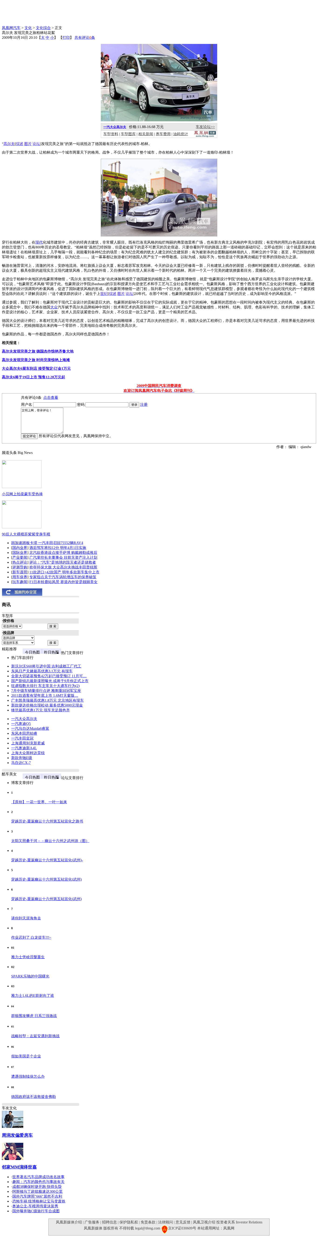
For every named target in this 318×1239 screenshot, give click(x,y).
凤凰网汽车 (11, 28)
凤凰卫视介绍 (204, 1222)
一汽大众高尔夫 (24, 719)
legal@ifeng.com (147, 1228)
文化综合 (43, 28)
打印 (66, 38)
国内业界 (19, 548)
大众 (54, 307)
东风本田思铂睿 (24, 733)
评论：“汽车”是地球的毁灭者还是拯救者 (62, 562)
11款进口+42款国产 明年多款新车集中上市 (64, 572)
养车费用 (163, 134)
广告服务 (92, 1222)
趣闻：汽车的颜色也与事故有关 (38, 1182)
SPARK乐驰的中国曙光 (30, 976)
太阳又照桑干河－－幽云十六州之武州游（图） (50, 841)
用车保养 (19, 577)
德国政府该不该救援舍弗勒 (33, 1097)
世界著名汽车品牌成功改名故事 (38, 1177)
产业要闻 (19, 557)
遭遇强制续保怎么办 (28, 1076)
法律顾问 (165, 1222)
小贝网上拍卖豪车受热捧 (22, 494)
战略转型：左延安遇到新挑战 (35, 1036)
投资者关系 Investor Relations (239, 1222)
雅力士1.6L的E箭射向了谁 (32, 996)
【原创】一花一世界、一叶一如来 (39, 802)
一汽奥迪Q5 (21, 724)
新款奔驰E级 (21, 758)
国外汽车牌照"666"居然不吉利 (37, 1196)
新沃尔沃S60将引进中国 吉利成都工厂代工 (46, 666)
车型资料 (110, 134)
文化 (28, 28)
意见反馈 (183, 1222)
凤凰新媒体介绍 (69, 1222)
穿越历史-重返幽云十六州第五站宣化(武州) (46, 879)
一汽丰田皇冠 (22, 738)
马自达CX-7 (21, 763)
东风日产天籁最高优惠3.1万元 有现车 (42, 671)
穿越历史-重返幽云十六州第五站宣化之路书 (47, 821)
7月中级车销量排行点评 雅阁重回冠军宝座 (46, 691)
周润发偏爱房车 (17, 1135)
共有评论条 (84, 38)
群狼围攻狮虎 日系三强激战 (34, 1016)
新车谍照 (19, 572)
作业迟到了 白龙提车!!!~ (31, 937)
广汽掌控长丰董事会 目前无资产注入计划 (63, 557)
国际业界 (19, 553)
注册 (144, 404)
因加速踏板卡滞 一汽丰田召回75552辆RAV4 (47, 543)
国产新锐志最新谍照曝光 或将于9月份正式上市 (49, 681)
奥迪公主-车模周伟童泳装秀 (35, 1206)
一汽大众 (109, 127)
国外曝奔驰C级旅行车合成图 (36, 1211)
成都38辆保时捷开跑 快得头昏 (37, 1187)
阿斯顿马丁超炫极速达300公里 (37, 1191)
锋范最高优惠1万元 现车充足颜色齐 (40, 710)
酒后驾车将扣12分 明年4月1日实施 (57, 548)
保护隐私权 (128, 1222)
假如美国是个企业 (26, 1056)
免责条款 (148, 1222)
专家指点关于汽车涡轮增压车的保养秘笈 (62, 577)
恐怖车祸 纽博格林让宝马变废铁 (38, 1201)
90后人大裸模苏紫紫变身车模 (26, 534)
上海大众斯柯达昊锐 (28, 753)
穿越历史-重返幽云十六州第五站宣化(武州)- (47, 860)
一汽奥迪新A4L (24, 748)
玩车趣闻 (19, 582)
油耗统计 (180, 134)
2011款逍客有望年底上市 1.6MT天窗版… (44, 695)
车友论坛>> (205, 127)
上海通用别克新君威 (28, 743)
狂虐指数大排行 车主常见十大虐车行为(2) (45, 686)
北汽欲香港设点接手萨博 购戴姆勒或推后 (63, 553)
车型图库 (128, 134)
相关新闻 (145, 134)
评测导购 (19, 567)
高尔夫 (121, 127)
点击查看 (50, 398)
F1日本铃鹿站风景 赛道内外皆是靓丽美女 (63, 582)
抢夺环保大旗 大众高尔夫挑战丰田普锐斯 (63, 567)
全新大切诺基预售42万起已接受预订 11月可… (49, 676)
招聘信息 (109, 1222)
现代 (39, 242)
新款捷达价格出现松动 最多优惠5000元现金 (47, 705)
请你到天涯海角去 (26, 918)
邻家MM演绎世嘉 (19, 1167)
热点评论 (19, 562)
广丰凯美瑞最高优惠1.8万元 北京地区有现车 (47, 700)
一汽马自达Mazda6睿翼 (30, 728)
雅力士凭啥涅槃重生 (28, 957)
